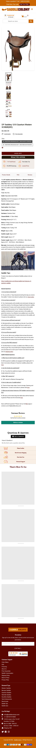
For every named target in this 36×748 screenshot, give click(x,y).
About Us (4, 669)
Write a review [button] (18, 422)
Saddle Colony (18, 740)
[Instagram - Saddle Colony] (9, 732)
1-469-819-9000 (24, 1)
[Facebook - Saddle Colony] (6, 732)
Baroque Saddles (6, 690)
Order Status (5, 662)
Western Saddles (6, 688)
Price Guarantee (6, 671)
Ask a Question (19, 436)
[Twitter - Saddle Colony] (3, 732)
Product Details (6, 174)
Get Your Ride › (24, 4)
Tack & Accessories (7, 699)
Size (3, 138)
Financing (4, 666)
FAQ (18, 174)
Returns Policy (5, 677)
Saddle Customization (7, 673)
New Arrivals (5, 701)
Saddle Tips (5, 703)
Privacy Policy (5, 680)
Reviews (30, 174)
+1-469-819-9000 (10, 717)
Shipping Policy (6, 675)
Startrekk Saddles (6, 694)
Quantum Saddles (6, 692)
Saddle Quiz (5, 705)
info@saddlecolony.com (11, 714)
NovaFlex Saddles (6, 697)
